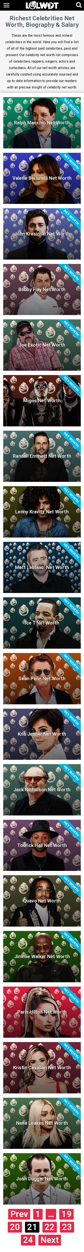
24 (28, 1240)
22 (50, 1227)
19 (66, 1214)
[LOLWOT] (42, 4)
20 (15, 1227)
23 (67, 1227)
